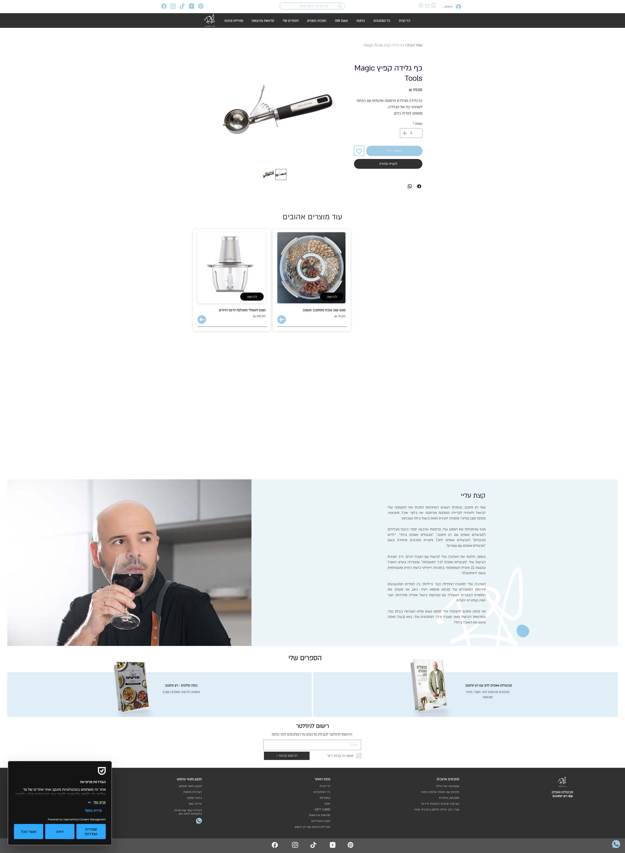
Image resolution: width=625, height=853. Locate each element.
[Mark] (434, 5)
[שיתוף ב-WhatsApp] (410, 186)
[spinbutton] (411, 133)
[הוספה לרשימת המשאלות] (359, 151)
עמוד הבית (414, 45)
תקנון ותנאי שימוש (190, 786)
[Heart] (427, 6)
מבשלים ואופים (562, 792)
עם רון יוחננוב (562, 796)
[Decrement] (418, 133)
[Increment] (404, 133)
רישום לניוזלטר (312, 726)
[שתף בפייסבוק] (419, 186)
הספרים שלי (305, 658)
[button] (421, 5)
